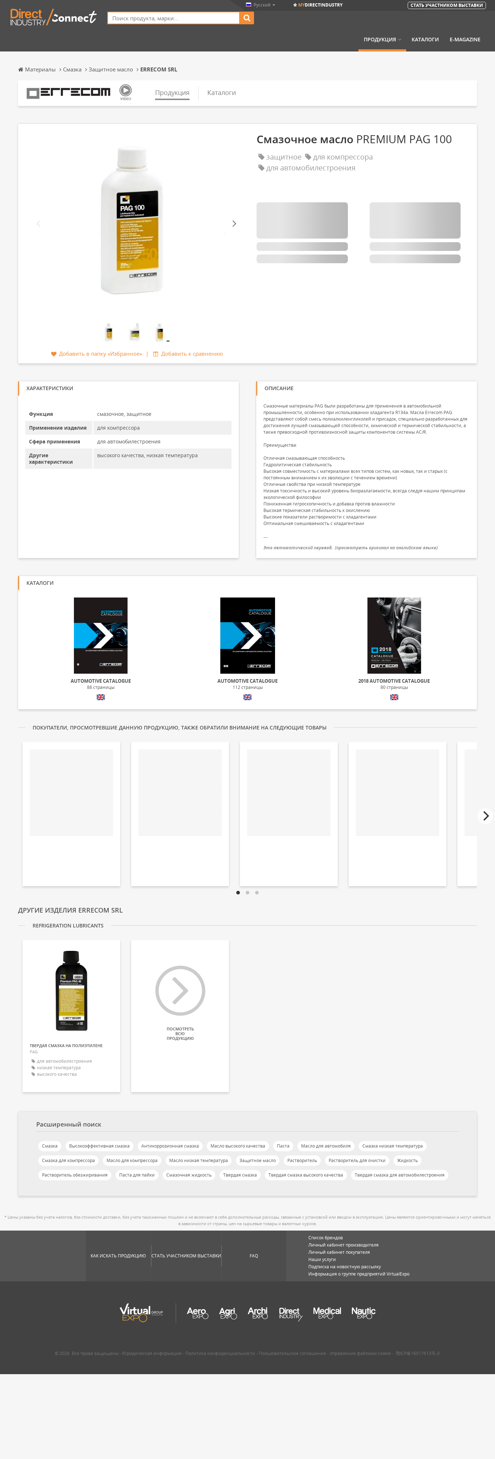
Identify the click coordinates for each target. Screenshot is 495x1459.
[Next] (233, 224)
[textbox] (173, 18)
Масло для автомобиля (326, 1146)
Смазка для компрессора (68, 1160)
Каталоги (425, 39)
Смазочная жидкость (189, 1175)
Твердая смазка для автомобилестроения (400, 1175)
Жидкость (407, 1160)
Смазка (50, 1146)
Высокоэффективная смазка (99, 1146)
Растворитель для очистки (357, 1160)
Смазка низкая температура (392, 1146)
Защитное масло (258, 1160)
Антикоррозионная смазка (170, 1146)
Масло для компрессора (132, 1160)
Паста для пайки (137, 1175)
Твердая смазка (240, 1175)
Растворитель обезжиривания (75, 1175)
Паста (283, 1146)
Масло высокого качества (238, 1146)
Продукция (380, 39)
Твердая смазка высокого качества (306, 1175)
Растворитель (302, 1160)
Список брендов (325, 1238)
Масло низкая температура (198, 1160)
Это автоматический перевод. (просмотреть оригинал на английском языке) (350, 548)
